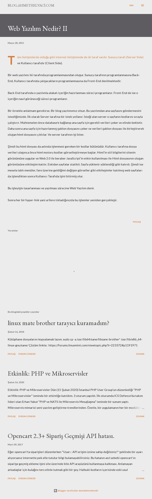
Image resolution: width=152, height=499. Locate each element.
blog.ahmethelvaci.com (31, 5)
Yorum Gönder (26, 354)
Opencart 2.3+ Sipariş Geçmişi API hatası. (61, 435)
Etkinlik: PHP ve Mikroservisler (48, 373)
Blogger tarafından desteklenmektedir (77, 490)
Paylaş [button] (137, 222)
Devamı (140, 354)
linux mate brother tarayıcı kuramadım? (58, 323)
